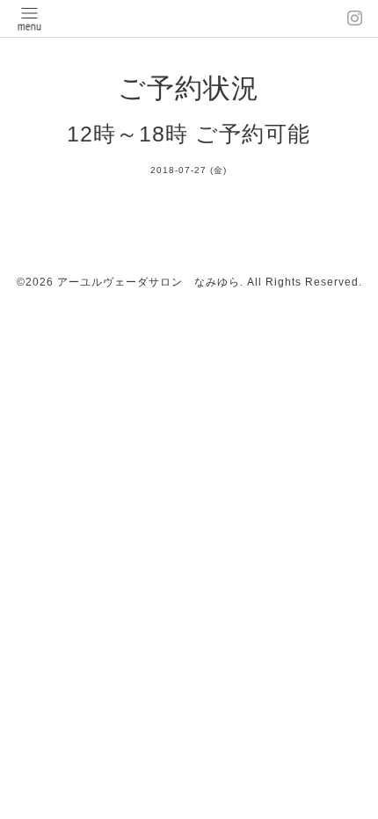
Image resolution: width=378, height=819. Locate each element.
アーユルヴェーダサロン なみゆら (148, 282)
